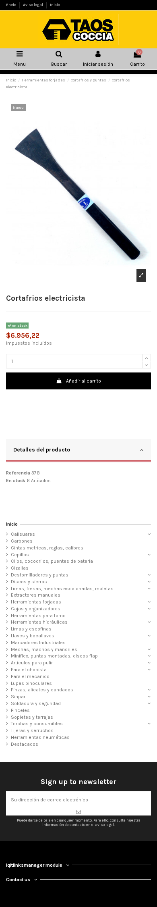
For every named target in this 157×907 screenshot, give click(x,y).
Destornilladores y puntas (39, 575)
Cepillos (20, 555)
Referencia (18, 473)
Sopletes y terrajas (32, 717)
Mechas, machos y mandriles (44, 649)
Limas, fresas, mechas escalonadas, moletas (62, 588)
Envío (11, 4)
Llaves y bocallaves (32, 636)
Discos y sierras (29, 582)
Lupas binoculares (31, 683)
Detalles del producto (41, 449)
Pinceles (20, 710)
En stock (15, 480)
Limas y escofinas (31, 629)
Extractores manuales (35, 595)
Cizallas (20, 568)
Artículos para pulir (32, 663)
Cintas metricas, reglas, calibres (47, 548)
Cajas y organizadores (35, 609)
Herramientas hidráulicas (39, 622)
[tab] (78, 450)
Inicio (55, 4)
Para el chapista (29, 669)
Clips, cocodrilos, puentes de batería (52, 561)
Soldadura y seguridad (36, 703)
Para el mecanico (30, 676)
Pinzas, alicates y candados (42, 690)
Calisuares (23, 534)
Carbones (22, 541)
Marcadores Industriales (38, 642)
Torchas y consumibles (37, 723)
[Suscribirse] (78, 811)
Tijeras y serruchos (32, 730)
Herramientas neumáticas (40, 737)
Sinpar (18, 696)
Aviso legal (33, 4)
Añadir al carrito (83, 381)
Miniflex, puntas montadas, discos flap (54, 656)
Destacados (24, 744)
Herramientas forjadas (36, 602)
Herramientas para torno (38, 615)
